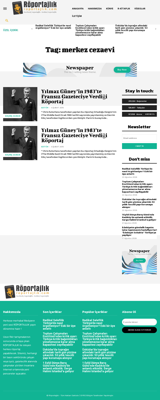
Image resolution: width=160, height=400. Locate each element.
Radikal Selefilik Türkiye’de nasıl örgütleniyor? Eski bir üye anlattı (53, 26)
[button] (7, 21)
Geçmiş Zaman (12, 116)
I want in (139, 146)
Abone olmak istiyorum (139, 330)
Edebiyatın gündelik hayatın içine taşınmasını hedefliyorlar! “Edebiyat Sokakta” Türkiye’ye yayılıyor (139, 231)
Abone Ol (150, 114)
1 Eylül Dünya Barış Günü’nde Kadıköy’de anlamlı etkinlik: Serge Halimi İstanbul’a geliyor (139, 217)
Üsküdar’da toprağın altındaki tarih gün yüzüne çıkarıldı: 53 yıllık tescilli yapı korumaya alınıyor (131, 29)
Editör (44, 107)
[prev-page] (32, 29)
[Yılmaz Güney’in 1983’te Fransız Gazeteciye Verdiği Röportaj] (20, 104)
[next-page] (156, 29)
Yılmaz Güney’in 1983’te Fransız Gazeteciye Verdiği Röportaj (74, 96)
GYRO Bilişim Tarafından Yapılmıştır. (96, 395)
